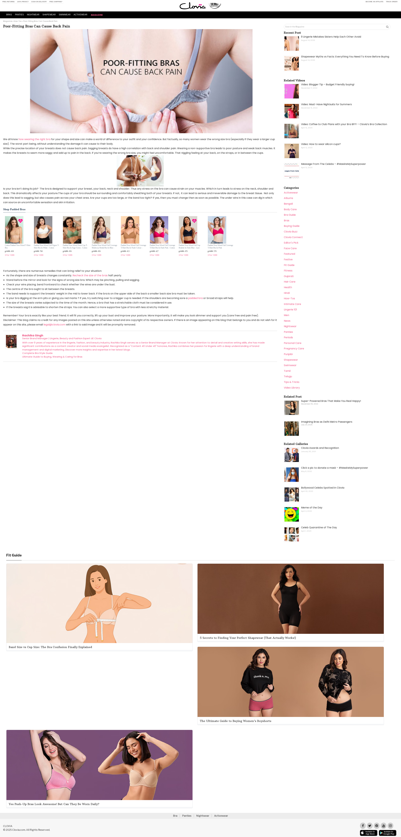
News (287, 321)
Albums (288, 198)
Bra (175, 815)
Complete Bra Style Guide (37, 353)
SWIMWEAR (64, 14)
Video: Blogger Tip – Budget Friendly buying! (327, 84)
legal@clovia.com (54, 324)
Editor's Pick (291, 243)
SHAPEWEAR (49, 14)
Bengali (288, 204)
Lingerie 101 (290, 309)
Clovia (98, 338)
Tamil (287, 371)
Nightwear (290, 326)
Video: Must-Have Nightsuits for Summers (326, 104)
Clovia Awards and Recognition (320, 448)
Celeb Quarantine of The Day (319, 527)
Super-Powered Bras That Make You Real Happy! (331, 401)
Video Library (292, 387)
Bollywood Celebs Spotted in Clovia (322, 487)
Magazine (7, 21)
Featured (289, 254)
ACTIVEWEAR (80, 14)
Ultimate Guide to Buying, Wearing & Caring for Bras (52, 356)
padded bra (195, 298)
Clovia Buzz (290, 231)
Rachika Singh (32, 335)
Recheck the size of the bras (90, 275)
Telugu (288, 376)
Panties (288, 332)
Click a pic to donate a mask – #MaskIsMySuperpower (334, 468)
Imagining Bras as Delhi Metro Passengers (326, 422)
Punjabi (288, 354)
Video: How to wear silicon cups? (321, 144)
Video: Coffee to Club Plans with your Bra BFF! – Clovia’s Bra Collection (344, 124)
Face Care (290, 248)
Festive (288, 259)
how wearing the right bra (34, 139)
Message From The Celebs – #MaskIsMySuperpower (333, 164)
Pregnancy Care (294, 348)
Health (288, 287)
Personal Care (292, 343)
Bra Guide (290, 215)
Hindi (287, 293)
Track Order (391, 2)
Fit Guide (289, 265)
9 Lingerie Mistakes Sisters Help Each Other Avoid (331, 37)
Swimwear (290, 365)
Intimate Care (292, 304)
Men (286, 315)
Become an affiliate (374, 2)
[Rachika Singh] (11, 348)
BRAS (9, 14)
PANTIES (19, 14)
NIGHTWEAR (33, 14)
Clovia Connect (293, 237)
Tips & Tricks (291, 382)
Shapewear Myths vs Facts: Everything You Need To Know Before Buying (345, 56)
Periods (288, 337)
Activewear (291, 192)
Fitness (288, 270)
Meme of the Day (311, 507)
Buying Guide (291, 226)
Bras (286, 220)
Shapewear (291, 360)
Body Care (290, 209)
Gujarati (289, 276)
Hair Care (289, 281)
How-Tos (18, 21)
